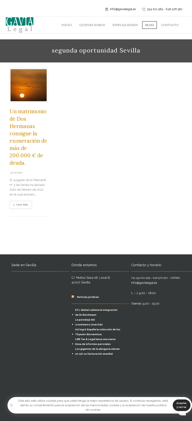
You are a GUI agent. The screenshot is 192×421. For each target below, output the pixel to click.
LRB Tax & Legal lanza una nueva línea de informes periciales (95, 341)
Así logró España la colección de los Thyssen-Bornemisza (97, 332)
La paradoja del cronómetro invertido (89, 322)
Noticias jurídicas (88, 297)
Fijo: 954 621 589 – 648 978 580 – (150, 277)
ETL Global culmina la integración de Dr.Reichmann (96, 312)
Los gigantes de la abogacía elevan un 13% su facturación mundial (97, 351)
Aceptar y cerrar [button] (181, 405)
